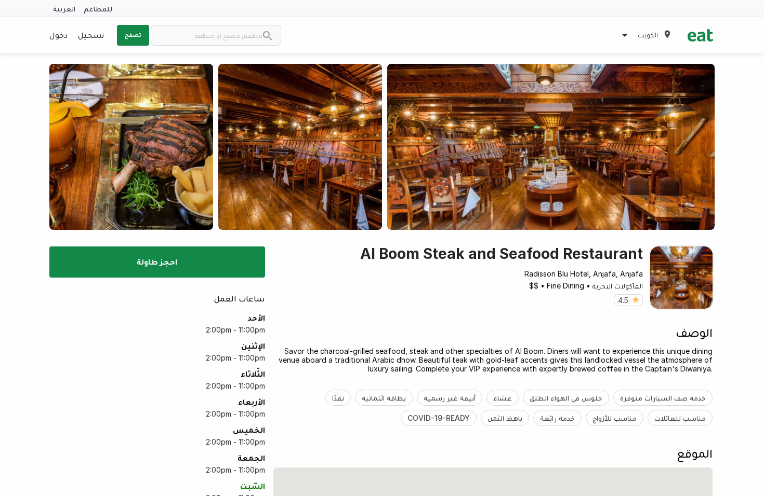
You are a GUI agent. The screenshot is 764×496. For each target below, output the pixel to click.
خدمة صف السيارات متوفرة (663, 397)
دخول (58, 35)
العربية (64, 8)
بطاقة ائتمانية (384, 397)
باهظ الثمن (505, 418)
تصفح (133, 34)
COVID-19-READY (438, 418)
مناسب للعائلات (680, 418)
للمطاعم (98, 8)
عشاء (502, 397)
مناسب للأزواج (614, 418)
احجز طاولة (157, 261)
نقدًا (338, 397)
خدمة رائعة (557, 418)
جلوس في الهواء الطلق (566, 397)
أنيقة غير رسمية (450, 397)
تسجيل (91, 35)
